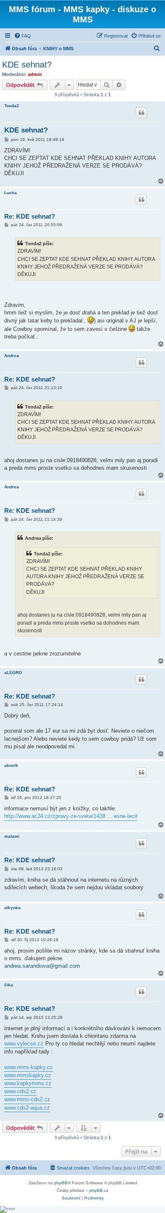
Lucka (10, 192)
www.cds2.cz (20, 1091)
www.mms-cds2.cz (27, 1099)
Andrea (11, 355)
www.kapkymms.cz (28, 1083)
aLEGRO (13, 672)
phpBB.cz (98, 1190)
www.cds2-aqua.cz (27, 1108)
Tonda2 (11, 105)
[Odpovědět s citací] (141, 113)
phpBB (61, 1183)
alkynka (12, 907)
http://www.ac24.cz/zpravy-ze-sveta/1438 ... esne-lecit (71, 816)
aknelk (11, 765)
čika (8, 985)
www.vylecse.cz (24, 1043)
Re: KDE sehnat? (29, 216)
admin (35, 74)
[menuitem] (22, 36)
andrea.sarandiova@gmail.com (42, 966)
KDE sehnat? (27, 64)
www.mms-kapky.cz (28, 1067)
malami (11, 836)
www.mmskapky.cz (27, 1075)
